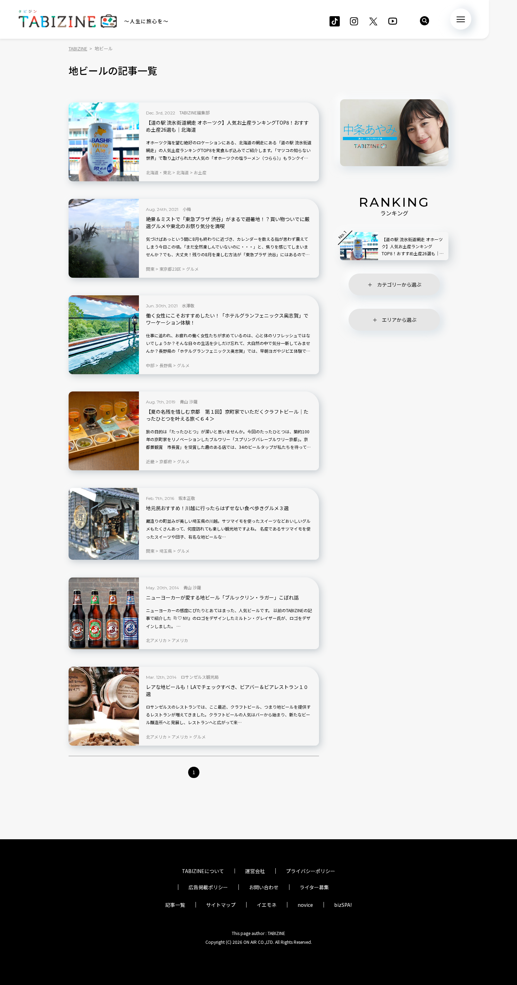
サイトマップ (221, 904)
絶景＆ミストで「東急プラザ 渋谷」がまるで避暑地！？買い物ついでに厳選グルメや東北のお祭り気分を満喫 (227, 223)
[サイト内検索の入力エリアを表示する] (424, 20)
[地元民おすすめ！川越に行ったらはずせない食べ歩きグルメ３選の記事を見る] (104, 524)
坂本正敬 (186, 498)
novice (305, 904)
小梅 (187, 209)
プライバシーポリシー (310, 870)
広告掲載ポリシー (208, 887)
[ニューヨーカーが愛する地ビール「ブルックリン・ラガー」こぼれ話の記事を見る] (104, 613)
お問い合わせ (264, 887)
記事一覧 (175, 904)
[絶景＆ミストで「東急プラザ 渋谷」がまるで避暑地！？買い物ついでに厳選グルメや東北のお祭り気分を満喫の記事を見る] (104, 238)
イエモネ (266, 904)
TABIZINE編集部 (194, 112)
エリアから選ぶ (399, 319)
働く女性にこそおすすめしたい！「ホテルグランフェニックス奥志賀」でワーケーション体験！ (227, 319)
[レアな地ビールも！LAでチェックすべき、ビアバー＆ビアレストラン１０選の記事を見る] (104, 706)
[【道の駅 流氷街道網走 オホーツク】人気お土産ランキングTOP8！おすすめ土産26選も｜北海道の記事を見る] (104, 141)
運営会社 (255, 870)
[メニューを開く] (460, 19)
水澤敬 (188, 305)
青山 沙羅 (189, 401)
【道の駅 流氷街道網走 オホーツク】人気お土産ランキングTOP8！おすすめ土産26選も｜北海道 (227, 126)
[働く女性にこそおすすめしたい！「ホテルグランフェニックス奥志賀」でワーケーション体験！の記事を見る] (104, 334)
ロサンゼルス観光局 (200, 677)
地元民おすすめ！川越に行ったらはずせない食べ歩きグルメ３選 (217, 508)
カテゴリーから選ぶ (399, 284)
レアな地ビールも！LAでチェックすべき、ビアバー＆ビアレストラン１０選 (227, 690)
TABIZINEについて (203, 870)
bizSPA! (343, 904)
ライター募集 (314, 887)
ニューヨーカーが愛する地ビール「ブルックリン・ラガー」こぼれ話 (222, 597)
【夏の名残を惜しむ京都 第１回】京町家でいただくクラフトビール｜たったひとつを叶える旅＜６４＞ (227, 415)
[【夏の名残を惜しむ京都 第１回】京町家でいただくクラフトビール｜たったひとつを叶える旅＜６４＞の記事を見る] (104, 430)
